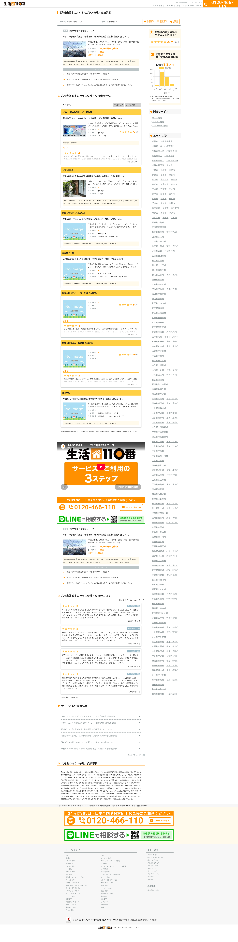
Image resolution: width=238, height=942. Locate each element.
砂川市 (172, 203)
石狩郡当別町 (158, 222)
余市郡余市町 (172, 346)
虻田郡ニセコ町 (159, 303)
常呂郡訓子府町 (159, 537)
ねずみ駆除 (104, 869)
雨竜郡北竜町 (172, 398)
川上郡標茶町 (172, 670)
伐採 (102, 855)
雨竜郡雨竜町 (158, 398)
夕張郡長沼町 (172, 370)
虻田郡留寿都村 (159, 313)
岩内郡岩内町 (172, 332)
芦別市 (163, 189)
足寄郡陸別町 (158, 661)
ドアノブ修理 (158, 121)
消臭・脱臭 (104, 891)
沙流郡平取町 (172, 594)
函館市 (169, 165)
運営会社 (150, 879)
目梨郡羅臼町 (172, 694)
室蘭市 (172, 170)
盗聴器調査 (104, 904)
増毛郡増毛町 (158, 470)
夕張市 (155, 179)
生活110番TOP (63, 805)
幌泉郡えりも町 (159, 608)
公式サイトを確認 (95, 55)
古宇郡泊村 (157, 336)
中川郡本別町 (158, 656)
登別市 (155, 213)
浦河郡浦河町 (172, 599)
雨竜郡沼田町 (158, 403)
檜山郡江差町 (158, 260)
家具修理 (104, 896)
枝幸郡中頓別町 (159, 498)
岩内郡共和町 (158, 332)
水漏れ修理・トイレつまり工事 (76, 885)
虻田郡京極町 (158, 322)
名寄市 (155, 198)
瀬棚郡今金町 (158, 279)
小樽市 (155, 170)
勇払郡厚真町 (172, 575)
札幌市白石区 (158, 151)
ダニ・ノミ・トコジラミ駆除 (110, 861)
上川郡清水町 (158, 632)
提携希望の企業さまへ (155, 890)
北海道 (114, 805)
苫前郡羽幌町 (172, 475)
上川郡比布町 (172, 413)
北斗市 (174, 217)
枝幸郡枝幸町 (158, 503)
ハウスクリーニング (72, 891)
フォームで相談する (133, 507)
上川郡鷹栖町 (172, 403)
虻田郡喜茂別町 (159, 317)
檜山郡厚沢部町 (159, 270)
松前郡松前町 (158, 232)
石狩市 (165, 217)
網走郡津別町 (158, 522)
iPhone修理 (70, 910)
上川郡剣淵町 (158, 446)
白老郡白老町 (158, 575)
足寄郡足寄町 (172, 656)
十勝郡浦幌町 (172, 661)
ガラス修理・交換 (160, 125)
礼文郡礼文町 (158, 508)
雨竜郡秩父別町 (159, 394)
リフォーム (104, 902)
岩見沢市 (164, 179)
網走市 (174, 179)
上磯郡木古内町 (159, 241)
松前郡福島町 (172, 232)
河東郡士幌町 (172, 618)
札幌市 (155, 141)
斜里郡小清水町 (159, 532)
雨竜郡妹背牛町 (159, 389)
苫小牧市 (164, 184)
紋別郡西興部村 (159, 560)
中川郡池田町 (158, 651)
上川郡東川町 (158, 422)
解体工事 (104, 899)
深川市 (165, 208)
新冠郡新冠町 (158, 599)
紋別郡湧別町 (172, 551)
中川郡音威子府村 (160, 456)
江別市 (172, 189)
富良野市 (175, 208)
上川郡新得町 (172, 627)
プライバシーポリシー (155, 874)
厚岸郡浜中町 (158, 670)
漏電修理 (69, 874)
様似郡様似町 (158, 603)
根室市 (172, 198)
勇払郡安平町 (158, 584)
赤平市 (155, 193)
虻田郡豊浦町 (158, 570)
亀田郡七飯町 (158, 246)
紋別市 (163, 193)
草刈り (68, 858)
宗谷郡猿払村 (158, 489)
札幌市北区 (157, 146)
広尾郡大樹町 (172, 641)
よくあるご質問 (197, 2)
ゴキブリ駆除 (70, 866)
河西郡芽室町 (172, 632)
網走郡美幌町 (172, 518)
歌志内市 (156, 208)
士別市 (172, 193)
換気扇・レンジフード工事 (75, 877)
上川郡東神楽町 (159, 408)
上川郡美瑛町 (172, 422)
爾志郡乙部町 (158, 275)
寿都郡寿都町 (172, 289)
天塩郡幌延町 (158, 518)
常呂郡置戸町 (158, 541)
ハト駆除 (69, 869)
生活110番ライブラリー (192, 5)
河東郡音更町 (158, 618)
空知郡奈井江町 (159, 360)
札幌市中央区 (166, 141)
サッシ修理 (157, 117)
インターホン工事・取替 (109, 880)
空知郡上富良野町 (160, 427)
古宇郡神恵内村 (171, 336)
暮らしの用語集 (153, 860)
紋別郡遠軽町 (158, 551)
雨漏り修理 (104, 885)
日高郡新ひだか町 (160, 613)
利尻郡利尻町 (172, 508)
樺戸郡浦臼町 (158, 379)
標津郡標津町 (158, 694)
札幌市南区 (157, 155)
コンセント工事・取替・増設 (110, 874)
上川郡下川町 (172, 446)
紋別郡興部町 (172, 556)
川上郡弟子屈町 (159, 675)
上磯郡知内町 (158, 236)
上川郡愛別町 (158, 418)
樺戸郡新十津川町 (160, 384)
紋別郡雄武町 (158, 565)
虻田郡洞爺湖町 (159, 579)
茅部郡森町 (157, 251)
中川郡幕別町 (172, 646)
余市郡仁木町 (158, 346)
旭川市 (163, 170)
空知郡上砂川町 (159, 365)
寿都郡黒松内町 (159, 294)
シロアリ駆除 (70, 861)
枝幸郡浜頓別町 (159, 494)
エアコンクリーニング (73, 893)
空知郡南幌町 (158, 356)
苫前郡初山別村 (159, 479)
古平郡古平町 (172, 341)
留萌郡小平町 (172, 470)
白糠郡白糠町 (172, 680)
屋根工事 (69, 899)
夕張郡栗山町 (158, 375)
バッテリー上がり (107, 888)
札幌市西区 (169, 155)
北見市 (172, 175)
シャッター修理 (106, 858)
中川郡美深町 (158, 451)
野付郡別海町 (158, 684)
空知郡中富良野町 (160, 432)
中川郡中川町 (158, 460)
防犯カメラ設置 (71, 904)
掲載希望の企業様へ (182, 2)
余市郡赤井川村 (159, 351)
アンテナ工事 (105, 872)
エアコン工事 (105, 877)
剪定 (67, 855)
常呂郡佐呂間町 (159, 546)
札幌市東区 (169, 146)
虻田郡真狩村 (158, 308)
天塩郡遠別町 (158, 484)
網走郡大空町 (172, 565)
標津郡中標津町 (159, 689)
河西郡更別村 (158, 641)
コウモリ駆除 (70, 872)
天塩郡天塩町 (172, 484)
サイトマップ (152, 871)
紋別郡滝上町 (158, 556)
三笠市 (163, 198)
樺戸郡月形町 (172, 375)
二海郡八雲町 (170, 251)
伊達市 (172, 213)
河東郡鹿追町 (158, 627)
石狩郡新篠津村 (159, 227)
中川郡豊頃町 (172, 651)
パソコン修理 (70, 896)
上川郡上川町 (172, 418)
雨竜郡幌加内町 (159, 465)
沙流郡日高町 (158, 594)
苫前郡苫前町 (158, 475)
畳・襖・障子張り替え (73, 888)
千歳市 (155, 203)
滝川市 (163, 203)
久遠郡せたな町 (159, 284)
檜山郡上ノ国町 (159, 265)
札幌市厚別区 (158, 160)
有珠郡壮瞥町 (172, 570)
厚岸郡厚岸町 (172, 665)
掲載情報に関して (153, 863)
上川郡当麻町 (158, 413)
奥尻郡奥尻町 (172, 275)
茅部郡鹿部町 (172, 246)
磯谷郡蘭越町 (158, 298)
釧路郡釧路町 (158, 665)
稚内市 (174, 184)
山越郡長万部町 (159, 255)
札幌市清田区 (158, 165)
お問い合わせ (152, 868)
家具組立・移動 (71, 907)
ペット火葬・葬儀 (107, 893)
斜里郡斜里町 (172, 522)
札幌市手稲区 (172, 160)
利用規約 (150, 876)
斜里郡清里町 (158, 527)
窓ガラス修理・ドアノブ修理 (82, 805)
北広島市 (156, 217)
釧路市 (155, 175)
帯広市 (163, 175)
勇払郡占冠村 (158, 441)
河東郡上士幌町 (159, 622)
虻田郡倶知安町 (159, 327)
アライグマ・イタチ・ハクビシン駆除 (113, 866)
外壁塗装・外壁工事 (72, 902)
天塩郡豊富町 (172, 503)
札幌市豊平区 (172, 151)
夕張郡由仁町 (158, 370)
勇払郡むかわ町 (159, 589)
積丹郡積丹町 (158, 341)
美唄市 (155, 189)
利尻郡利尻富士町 (160, 513)
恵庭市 (163, 213)
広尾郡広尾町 (158, 646)
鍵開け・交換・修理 (72, 883)
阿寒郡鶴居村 (158, 680)
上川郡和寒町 (172, 441)
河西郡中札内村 (159, 637)
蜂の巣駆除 (69, 863)
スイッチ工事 (70, 880)
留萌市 (155, 184)
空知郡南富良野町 (160, 437)
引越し (103, 907)
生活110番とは (158, 5)
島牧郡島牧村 (158, 289)
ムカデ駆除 (104, 863)
